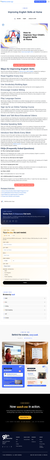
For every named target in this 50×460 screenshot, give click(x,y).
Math (6, 270)
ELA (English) (8, 272)
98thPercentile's (17, 144)
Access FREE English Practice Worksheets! (24, 65)
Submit (25, 282)
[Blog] (2, 201)
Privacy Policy (42, 443)
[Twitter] (7, 221)
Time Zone (5, 263)
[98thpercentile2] (2, 446)
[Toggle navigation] (48, 1)
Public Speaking (8, 276)
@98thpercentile (28, 338)
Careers (40, 441)
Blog (32, 439)
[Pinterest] (13, 221)
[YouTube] (16, 221)
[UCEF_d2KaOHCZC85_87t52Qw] (9, 446)
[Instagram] (10, 221)
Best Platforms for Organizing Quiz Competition (13, 194)
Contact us (34, 441)
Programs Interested (8, 269)
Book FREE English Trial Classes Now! (24, 185)
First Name (6, 242)
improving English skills (27, 51)
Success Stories (27, 439)
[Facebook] (4, 221)
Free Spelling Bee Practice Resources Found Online (14, 192)
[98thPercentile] (7, 1)
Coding (6, 274)
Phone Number (6, 258)
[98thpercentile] (7, 446)
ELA (17, 441)
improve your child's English (26, 71)
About (40, 439)
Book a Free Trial (25, 417)
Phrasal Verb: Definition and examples (11, 196)
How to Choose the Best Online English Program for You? (15, 190)
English (24, 18)
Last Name (5, 247)
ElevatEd (19, 18)
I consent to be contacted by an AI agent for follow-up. (17, 279)
